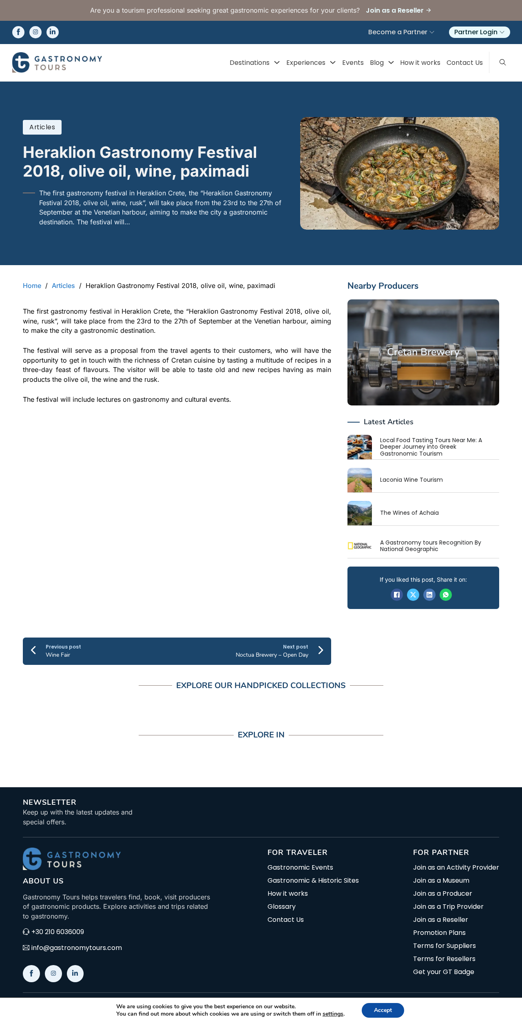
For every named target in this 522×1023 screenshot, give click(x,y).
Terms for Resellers (444, 959)
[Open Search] (502, 62)
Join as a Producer (442, 893)
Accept (383, 1010)
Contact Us (465, 62)
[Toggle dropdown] (277, 62)
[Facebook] (397, 595)
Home (32, 285)
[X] (413, 595)
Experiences (305, 62)
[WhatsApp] (446, 595)
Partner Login (476, 32)
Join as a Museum (441, 880)
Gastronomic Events (300, 867)
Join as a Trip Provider (448, 906)
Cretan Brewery (423, 352)
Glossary (282, 906)
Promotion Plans (439, 933)
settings (333, 1014)
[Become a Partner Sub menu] (431, 32)
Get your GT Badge (443, 972)
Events (353, 62)
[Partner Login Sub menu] (502, 32)
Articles (42, 127)
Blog (377, 62)
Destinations (250, 62)
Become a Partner (397, 32)
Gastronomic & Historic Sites (313, 880)
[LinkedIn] (429, 595)
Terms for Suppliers (444, 946)
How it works (420, 62)
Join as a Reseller (440, 920)
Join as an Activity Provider (456, 867)
